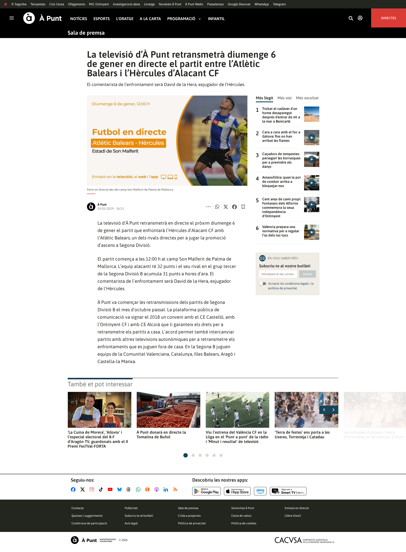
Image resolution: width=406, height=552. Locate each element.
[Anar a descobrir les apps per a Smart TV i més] (288, 491)
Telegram (279, 4)
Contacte (77, 508)
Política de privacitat (192, 523)
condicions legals (297, 283)
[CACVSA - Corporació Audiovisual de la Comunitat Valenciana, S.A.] (304, 540)
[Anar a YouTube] (111, 489)
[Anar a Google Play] (206, 491)
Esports (101, 18)
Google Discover (239, 4)
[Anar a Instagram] (93, 489)
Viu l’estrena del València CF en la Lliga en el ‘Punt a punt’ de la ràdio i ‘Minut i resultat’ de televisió (237, 437)
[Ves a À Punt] (42, 18)
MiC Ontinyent (99, 4)
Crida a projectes (189, 515)
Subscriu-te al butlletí (139, 515)
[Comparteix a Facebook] (234, 206)
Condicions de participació (89, 523)
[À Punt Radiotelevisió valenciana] (93, 540)
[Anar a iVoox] (148, 489)
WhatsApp (262, 4)
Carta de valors (241, 515)
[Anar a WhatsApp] (139, 489)
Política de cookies (243, 523)
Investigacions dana (126, 4)
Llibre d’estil (293, 515)
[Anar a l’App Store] (237, 491)
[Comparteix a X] (226, 206)
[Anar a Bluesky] (120, 489)
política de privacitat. (283, 288)
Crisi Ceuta (56, 4)
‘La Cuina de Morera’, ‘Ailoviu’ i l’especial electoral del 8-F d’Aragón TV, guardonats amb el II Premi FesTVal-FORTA (98, 439)
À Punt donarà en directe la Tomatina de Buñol (161, 434)
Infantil (216, 18)
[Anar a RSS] (176, 489)
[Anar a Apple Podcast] (157, 489)
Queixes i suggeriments (87, 515)
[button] (185, 455)
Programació (181, 18)
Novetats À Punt (170, 4)
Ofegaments (76, 4)
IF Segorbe (18, 4)
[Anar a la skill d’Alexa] (260, 491)
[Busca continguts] (350, 18)
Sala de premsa (86, 33)
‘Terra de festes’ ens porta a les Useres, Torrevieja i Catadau (302, 434)
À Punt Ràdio (194, 4)
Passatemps (215, 4)
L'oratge (149, 4)
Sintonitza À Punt (242, 508)
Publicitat (131, 508)
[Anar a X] (83, 489)
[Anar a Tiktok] (102, 489)
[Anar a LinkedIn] (167, 489)
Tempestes (37, 4)
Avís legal (131, 523)
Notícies (78, 18)
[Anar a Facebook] (74, 489)
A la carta (150, 18)
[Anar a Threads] (130, 489)
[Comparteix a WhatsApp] (217, 206)
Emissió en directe (297, 508)
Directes (388, 18)
